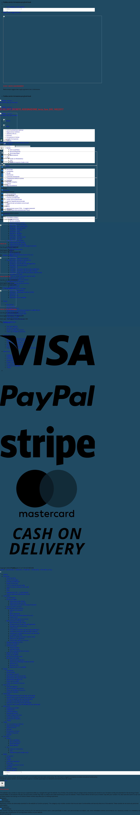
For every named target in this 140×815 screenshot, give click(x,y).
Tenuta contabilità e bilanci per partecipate (19, 699)
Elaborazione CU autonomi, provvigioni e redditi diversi (23, 310)
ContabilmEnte (14, 219)
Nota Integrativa (15, 253)
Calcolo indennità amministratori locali (18, 210)
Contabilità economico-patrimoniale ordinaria (23, 271)
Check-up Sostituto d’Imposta (15, 683)
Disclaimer (27, 570)
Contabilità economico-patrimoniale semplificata (24, 269)
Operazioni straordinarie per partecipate (18, 703)
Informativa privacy (46, 570)
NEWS (7, 166)
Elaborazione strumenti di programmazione (23, 246)
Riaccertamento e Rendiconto (18, 226)
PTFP (8, 206)
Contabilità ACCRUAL (16, 274)
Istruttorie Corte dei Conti (17, 237)
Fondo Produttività (12, 583)
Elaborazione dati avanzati (18, 244)
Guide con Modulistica (16, 159)
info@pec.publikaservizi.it (9, 288)
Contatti (2, 570)
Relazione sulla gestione (17, 278)
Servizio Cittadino (11, 182)
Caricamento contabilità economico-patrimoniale (24, 633)
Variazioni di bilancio (12, 644)
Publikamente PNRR (12, 708)
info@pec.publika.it (8, 255)
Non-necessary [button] (4, 807)
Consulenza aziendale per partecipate (17, 701)
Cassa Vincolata (14, 287)
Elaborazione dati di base (17, 242)
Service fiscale (10, 672)
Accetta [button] (2, 780)
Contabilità (9, 171)
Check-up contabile (12, 654)
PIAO (7, 205)
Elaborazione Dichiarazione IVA (16, 676)
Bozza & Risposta (15, 151)
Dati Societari (10, 570)
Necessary (5, 800)
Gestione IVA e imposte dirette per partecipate (20, 697)
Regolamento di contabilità (18, 297)
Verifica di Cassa (14, 649)
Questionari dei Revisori (17, 290)
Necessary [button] (3, 798)
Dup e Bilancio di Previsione (18, 224)
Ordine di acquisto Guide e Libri (19, 162)
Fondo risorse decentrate (14, 199)
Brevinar (9, 729)
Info (6, 780)
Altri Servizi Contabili (12, 658)
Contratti (9, 767)
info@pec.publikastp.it (9, 322)
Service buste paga (12, 580)
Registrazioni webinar (13, 726)
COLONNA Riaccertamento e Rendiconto (18, 260)
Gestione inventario (12, 692)
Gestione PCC (14, 663)
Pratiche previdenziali (13, 198)
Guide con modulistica (16, 749)
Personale (9, 169)
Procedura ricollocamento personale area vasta (14, 143)
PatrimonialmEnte (11, 326)
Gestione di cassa (11, 646)
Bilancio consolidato (12, 653)
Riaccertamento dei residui (18, 262)
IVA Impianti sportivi (12, 674)
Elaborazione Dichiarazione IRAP (16, 314)
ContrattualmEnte (11, 711)
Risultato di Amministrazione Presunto (21, 255)
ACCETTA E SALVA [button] (5, 814)
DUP (11, 612)
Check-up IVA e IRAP (12, 317)
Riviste (8, 148)
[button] (12, 12)
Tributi (8, 184)
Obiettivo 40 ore (11, 727)
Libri (7, 157)
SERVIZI (5, 574)
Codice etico (19, 570)
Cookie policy (35, 570)
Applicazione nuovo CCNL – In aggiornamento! (20, 208)
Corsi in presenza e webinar (14, 724)
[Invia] (7, 774)
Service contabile (15, 221)
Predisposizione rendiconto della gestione (22, 264)
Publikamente (10, 710)
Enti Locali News (15, 150)
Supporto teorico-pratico (17, 223)
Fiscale (8, 173)
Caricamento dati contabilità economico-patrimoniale (26, 272)
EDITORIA (9, 144)
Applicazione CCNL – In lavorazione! (17, 592)
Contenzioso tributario (13, 719)
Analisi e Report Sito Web (14, 715)
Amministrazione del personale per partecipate (20, 695)
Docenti (8, 735)
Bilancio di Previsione (16, 249)
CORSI (5, 722)
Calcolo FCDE (14, 256)
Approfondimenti (11, 185)
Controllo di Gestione (12, 177)
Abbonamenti (14, 155)
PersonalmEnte (11, 194)
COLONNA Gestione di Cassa (15, 281)
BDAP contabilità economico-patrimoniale (22, 276)
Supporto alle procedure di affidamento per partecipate (23, 704)
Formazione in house (12, 731)
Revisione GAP (14, 665)
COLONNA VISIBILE (12, 217)
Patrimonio (9, 175)
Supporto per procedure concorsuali (17, 203)
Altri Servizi (6, 706)
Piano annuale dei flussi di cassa (19, 283)
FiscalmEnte (10, 671)
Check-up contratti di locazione (15, 690)
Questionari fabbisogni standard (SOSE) (22, 292)
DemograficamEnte (12, 713)
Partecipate (6, 694)
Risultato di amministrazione (18, 265)
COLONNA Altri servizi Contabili (16, 288)
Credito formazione (12, 139)
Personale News (15, 153)
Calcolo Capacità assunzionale (15, 201)
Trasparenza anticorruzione (15, 178)
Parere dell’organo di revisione (19, 258)
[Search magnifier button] (1, 148)
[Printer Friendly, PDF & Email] (5, 141)
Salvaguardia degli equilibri (18, 228)
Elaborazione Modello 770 (14, 679)
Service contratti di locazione (15, 688)
